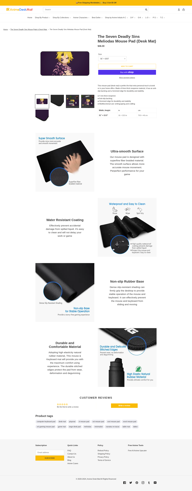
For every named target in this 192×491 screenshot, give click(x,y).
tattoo (135, 427)
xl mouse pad (84, 421)
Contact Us (71, 454)
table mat (126, 427)
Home (5, 29)
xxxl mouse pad (113, 421)
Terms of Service (104, 460)
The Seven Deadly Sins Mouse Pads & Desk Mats (28, 29)
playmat (72, 421)
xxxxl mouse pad (129, 421)
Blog (69, 460)
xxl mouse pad (98, 421)
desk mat (62, 421)
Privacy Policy (103, 457)
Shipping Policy (104, 454)
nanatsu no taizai (112, 427)
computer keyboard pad (46, 421)
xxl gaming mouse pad (46, 427)
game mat (62, 427)
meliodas (87, 427)
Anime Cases (72, 463)
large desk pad (75, 427)
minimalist (99, 427)
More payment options (127, 77)
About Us (71, 457)
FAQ (69, 451)
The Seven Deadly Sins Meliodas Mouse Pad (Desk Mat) (70, 29)
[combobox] (96, 9)
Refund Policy (103, 451)
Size (100, 54)
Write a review (124, 406)
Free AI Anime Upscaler (137, 451)
